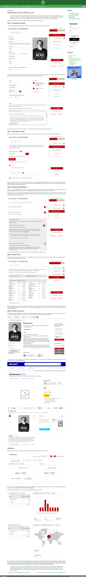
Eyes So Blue (72, 17)
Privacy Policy (73, 576)
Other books (35, 6)
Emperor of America (73, 15)
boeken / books (72, 55)
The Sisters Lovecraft (74, 14)
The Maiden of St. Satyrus (75, 18)
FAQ (11, 6)
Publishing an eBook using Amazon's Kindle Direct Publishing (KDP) (51, 572)
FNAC (37, 18)
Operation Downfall (73, 13)
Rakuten (35, 16)
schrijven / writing (73, 62)
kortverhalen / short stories (75, 58)
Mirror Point (72, 16)
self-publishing (26, 572)
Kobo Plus (46, 192)
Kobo (50, 16)
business (71, 56)
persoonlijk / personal (73, 59)
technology (71, 64)
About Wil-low (16, 6)
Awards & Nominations (26, 6)
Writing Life (14, 15)
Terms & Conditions (81, 576)
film (70, 57)
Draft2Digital (26, 562)
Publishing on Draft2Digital (13, 572)
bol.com (32, 18)
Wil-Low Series (5, 6)
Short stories (42, 6)
